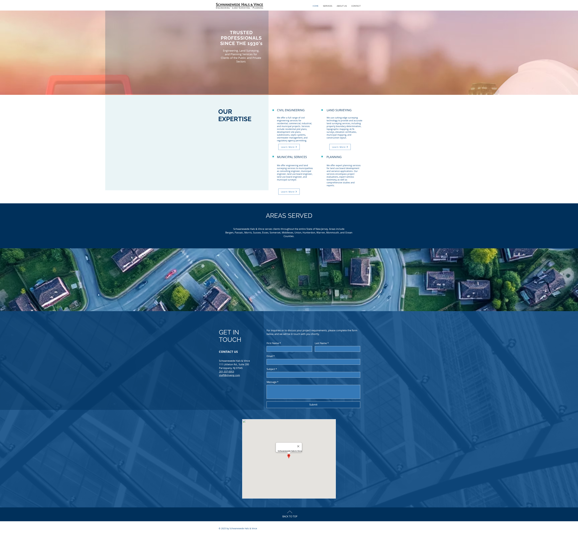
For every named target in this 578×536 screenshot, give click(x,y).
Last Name (322, 343)
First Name (274, 343)
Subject (272, 369)
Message (272, 382)
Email (271, 356)
